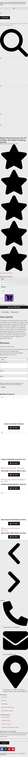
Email (2, 376)
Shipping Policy (5, 720)
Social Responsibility (7, 710)
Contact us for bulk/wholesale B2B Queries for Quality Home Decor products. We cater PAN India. (13, 3)
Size (2, 279)
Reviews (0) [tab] (14, 312)
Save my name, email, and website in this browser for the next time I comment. (11, 384)
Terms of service (6, 724)
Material (3, 286)
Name (2, 370)
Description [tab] (5, 312)
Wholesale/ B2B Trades (7, 707)
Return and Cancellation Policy (10, 727)
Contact (3, 700)
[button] (14, 8)
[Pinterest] (9, 749)
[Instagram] (5, 749)
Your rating (3, 357)
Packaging (4, 704)
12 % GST (6, 23)
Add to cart (13, 300)
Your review (4, 362)
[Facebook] (2, 749)
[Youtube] (13, 749)
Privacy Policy (5, 717)
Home (1, 23)
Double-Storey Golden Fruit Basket (14, 424)
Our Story (4, 697)
